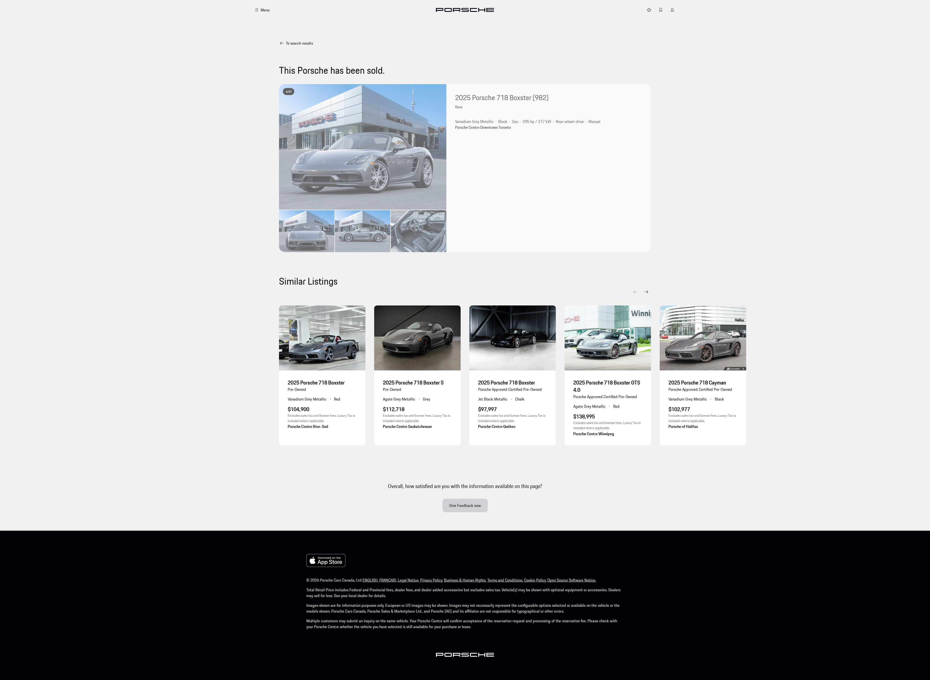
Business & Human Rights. (465, 580)
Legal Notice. (408, 580)
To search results (299, 43)
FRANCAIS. (388, 580)
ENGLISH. (370, 580)
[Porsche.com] (465, 10)
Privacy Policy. (431, 580)
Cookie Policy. (535, 580)
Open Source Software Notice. (571, 580)
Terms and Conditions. (505, 580)
